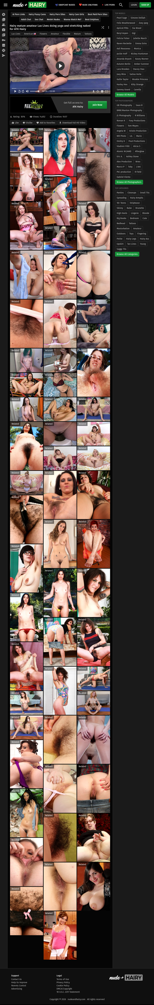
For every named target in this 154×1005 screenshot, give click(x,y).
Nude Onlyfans (88, 4)
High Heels (122, 213)
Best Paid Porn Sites (97, 14)
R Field (138, 172)
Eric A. (119, 156)
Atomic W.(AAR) (124, 151)
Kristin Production (137, 131)
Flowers (43, 34)
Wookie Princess (140, 79)
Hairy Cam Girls (76, 14)
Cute (145, 218)
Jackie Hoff (122, 53)
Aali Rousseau (123, 48)
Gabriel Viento (123, 177)
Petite (119, 239)
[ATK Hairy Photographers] (3, 30)
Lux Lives (15, 34)
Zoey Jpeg (143, 23)
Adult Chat (26, 19)
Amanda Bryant (124, 59)
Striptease (135, 203)
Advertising (16, 989)
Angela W (121, 131)
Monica (137, 48)
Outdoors (121, 233)
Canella (137, 89)
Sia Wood (136, 28)
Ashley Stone (132, 156)
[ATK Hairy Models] (3, 24)
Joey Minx (121, 74)
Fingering (141, 233)
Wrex (138, 161)
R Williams (140, 115)
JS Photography (124, 115)
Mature (77, 34)
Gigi (134, 33)
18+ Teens (121, 203)
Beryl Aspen (122, 33)
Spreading (121, 198)
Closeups (132, 192)
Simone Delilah (138, 18)
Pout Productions (137, 141)
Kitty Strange (137, 84)
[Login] (3, 40)
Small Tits (144, 192)
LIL (131, 136)
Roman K (121, 120)
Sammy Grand (123, 89)
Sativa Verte (135, 74)
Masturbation (123, 228)
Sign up (145, 5)
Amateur (55, 34)
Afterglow (139, 151)
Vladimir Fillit (123, 146)
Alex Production (124, 161)
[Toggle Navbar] (5, 5)
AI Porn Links (18, 14)
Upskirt (120, 244)
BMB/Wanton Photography (129, 110)
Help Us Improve (19, 982)
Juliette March (140, 38)
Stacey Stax (138, 69)
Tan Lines (131, 244)
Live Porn (110, 5)
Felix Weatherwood (126, 23)
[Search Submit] (121, 4)
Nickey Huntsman (139, 53)
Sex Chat (39, 19)
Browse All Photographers (129, 182)
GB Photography (124, 105)
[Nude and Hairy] (29, 5)
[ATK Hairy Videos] (3, 19)
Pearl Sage (122, 18)
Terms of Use (63, 979)
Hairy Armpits (136, 198)
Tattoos (88, 34)
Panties (120, 192)
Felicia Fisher (123, 38)
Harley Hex (122, 84)
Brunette (140, 208)
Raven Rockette (124, 43)
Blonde (145, 213)
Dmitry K (121, 141)
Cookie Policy (63, 985)
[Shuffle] (103, 27)
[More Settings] (108, 27)
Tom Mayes (133, 125)
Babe (129, 208)
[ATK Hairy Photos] (3, 14)
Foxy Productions (137, 120)
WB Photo (121, 136)
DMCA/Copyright (64, 989)
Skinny (120, 208)
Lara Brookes (123, 69)
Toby (130, 166)
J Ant (138, 166)
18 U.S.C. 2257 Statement (68, 992)
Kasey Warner (141, 59)
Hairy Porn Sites (57, 14)
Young (143, 244)
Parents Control (18, 985)
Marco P (120, 166)
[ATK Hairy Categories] (3, 35)
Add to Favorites (47, 122)
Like (17, 122)
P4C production (124, 172)
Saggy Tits (121, 249)
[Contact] (3, 55)
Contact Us (16, 979)
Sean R (139, 105)
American (28, 34)
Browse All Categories (127, 254)
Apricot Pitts (122, 28)
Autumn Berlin (123, 64)
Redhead (121, 223)
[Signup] (3, 45)
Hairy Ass (144, 239)
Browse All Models (125, 94)
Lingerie (135, 213)
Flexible (66, 34)
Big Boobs (121, 218)
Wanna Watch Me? (72, 19)
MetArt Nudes (53, 19)
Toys (131, 233)
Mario (139, 136)
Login (134, 5)
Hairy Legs (131, 239)
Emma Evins (141, 43)
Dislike (29, 122)
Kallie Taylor (122, 79)
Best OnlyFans (92, 19)
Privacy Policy (63, 982)
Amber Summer (141, 64)
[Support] (3, 50)
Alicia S (136, 146)
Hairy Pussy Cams (37, 14)
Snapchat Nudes (67, 5)
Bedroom (134, 218)
